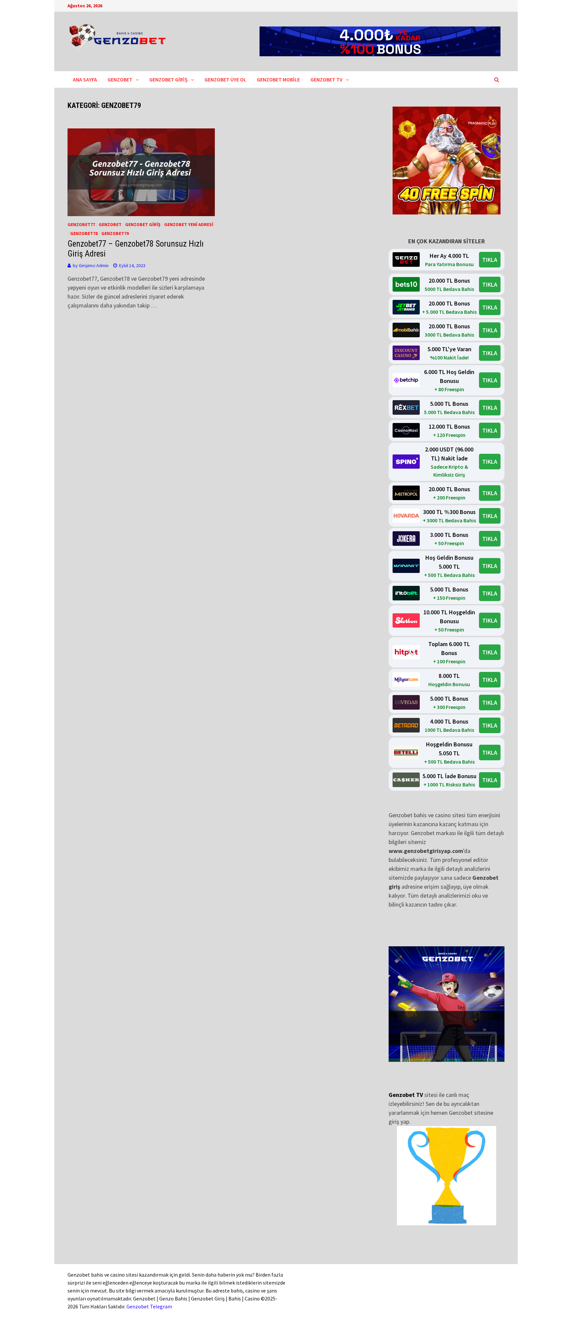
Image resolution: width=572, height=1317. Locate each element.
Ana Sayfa (85, 79)
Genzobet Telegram (149, 1306)
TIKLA (489, 259)
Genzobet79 (115, 233)
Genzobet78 (84, 233)
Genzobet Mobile (278, 79)
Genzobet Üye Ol (225, 79)
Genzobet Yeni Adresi (188, 224)
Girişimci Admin (94, 265)
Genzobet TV (326, 79)
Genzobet (120, 79)
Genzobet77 (81, 224)
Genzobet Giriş (168, 79)
